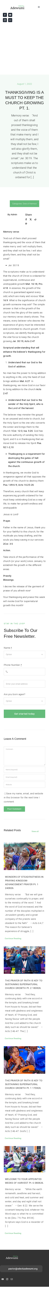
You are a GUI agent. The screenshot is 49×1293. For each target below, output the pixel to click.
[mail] (10, 20)
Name (8, 647)
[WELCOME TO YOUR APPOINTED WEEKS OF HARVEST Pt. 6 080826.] (24, 1159)
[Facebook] (26, 219)
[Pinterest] (26, 224)
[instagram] (5, 20)
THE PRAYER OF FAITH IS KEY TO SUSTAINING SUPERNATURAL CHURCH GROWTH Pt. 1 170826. (23, 1084)
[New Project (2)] (14, 5)
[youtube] (10, 15)
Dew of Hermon (30, 204)
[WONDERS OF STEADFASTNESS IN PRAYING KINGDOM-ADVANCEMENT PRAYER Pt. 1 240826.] (24, 856)
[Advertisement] (24, 49)
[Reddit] (35, 219)
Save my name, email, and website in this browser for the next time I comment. (23, 797)
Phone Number (13, 664)
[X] (30, 219)
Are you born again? (14, 694)
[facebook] (5, 15)
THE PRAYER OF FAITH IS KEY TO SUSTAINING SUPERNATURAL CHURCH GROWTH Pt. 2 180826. (23, 984)
